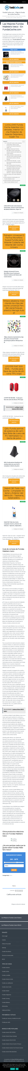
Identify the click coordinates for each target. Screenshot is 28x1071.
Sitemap (4, 947)
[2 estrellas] (18, 897)
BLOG (3, 959)
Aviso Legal (4, 936)
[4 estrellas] (18, 901)
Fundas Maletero (6, 1002)
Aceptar (12, 1068)
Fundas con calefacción (7, 983)
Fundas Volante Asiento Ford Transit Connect (12, 1047)
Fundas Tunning (6, 998)
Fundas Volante (5, 990)
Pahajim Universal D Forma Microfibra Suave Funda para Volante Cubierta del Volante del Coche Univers (14, 151)
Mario (14, 886)
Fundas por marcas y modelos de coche (11, 1018)
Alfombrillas (5, 1006)
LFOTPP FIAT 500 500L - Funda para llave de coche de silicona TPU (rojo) (13, 398)
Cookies (4, 940)
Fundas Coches (5, 971)
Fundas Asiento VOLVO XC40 (9, 1040)
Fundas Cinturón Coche (7, 979)
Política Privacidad (6, 943)
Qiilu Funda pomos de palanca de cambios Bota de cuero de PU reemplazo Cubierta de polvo (14, 167)
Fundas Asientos (6, 967)
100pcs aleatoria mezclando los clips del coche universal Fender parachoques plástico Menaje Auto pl (14, 157)
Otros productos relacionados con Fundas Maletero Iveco (12, 178)
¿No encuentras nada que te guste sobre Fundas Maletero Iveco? (12, 181)
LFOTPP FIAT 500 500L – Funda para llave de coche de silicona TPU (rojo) (14, 162)
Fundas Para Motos (6, 951)
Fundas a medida (6, 975)
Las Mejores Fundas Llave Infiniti (11, 925)
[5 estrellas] (7, 905)
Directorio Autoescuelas (7, 955)
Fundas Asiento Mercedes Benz (9, 1051)
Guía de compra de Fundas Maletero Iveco (12, 175)
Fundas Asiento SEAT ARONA (8, 1032)
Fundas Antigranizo (6, 994)
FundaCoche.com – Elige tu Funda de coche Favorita (14, 13)
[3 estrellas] (10, 901)
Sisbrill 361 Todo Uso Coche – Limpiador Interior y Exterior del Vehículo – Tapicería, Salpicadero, (14, 171)
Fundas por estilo (6, 1022)
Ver (17, 1068)
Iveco (11, 875)
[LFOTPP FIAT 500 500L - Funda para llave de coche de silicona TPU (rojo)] (14, 387)
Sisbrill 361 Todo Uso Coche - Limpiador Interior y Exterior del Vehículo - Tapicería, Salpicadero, (13, 523)
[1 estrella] (10, 897)
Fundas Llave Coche (6, 987)
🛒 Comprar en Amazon (17, 212)
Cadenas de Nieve (6, 1010)
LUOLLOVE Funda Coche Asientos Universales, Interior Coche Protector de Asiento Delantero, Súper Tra (14, 145)
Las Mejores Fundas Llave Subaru (11, 917)
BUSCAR (14, 870)
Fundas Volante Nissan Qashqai (9, 1036)
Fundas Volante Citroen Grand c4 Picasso (11, 1044)
